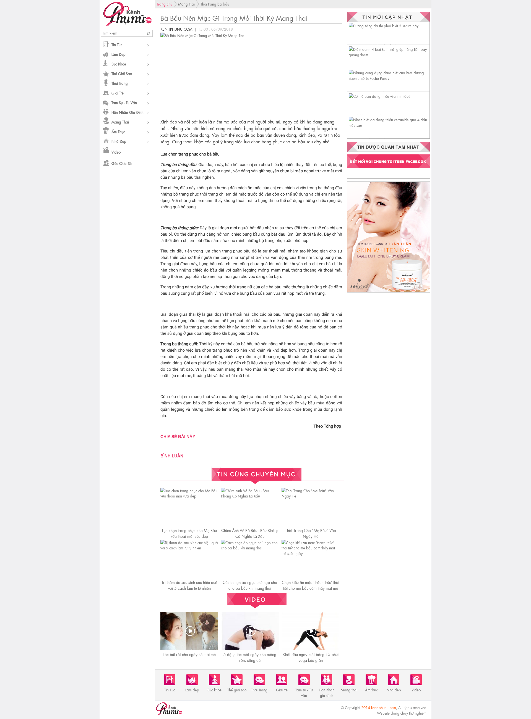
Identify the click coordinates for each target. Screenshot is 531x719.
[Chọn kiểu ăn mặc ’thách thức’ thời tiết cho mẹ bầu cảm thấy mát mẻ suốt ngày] (310, 553)
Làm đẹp (118, 54)
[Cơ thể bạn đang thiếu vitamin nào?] (379, 96)
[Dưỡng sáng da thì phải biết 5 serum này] (383, 25)
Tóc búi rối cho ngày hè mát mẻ (189, 654)
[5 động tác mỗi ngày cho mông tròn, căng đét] (250, 631)
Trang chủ (164, 3)
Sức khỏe (118, 63)
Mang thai (120, 121)
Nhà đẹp (118, 141)
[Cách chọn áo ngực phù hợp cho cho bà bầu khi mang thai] (250, 547)
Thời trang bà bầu (215, 3)
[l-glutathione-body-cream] (388, 292)
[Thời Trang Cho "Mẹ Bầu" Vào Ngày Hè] (310, 495)
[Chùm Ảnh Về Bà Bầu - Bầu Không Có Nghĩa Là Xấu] (250, 495)
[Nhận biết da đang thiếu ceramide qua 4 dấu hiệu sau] (389, 125)
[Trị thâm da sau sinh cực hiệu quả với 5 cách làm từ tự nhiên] (189, 547)
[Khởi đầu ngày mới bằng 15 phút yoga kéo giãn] (311, 631)
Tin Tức (116, 44)
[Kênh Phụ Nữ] (127, 24)
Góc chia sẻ (121, 163)
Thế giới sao (121, 73)
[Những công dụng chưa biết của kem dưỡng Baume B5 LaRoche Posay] (389, 78)
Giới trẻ (117, 92)
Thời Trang (119, 83)
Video (116, 151)
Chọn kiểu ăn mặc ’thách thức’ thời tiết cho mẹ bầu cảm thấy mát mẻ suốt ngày (310, 588)
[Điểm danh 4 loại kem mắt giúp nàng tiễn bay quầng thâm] (389, 54)
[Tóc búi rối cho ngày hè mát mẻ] (190, 631)
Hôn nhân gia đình (127, 112)
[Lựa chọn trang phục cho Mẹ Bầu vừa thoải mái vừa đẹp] (189, 495)
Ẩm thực (118, 131)
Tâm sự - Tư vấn (124, 102)
